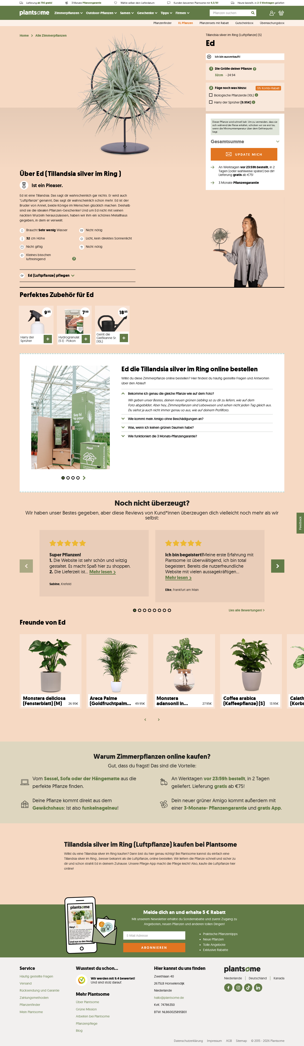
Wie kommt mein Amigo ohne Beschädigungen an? (165, 419)
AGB (229, 1040)
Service (27, 968)
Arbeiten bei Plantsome (93, 1016)
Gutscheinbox (244, 23)
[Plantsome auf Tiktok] (248, 987)
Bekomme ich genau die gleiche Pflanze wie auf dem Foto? (171, 393)
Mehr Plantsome (92, 994)
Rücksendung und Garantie (39, 990)
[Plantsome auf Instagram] (238, 987)
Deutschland (258, 978)
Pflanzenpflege (86, 1023)
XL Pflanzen (185, 23)
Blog (79, 1030)
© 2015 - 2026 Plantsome (267, 1040)
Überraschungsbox (272, 23)
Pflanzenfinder (162, 23)
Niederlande (233, 978)
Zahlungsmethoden (34, 998)
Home (24, 35)
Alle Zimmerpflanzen (51, 35)
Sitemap (241, 1040)
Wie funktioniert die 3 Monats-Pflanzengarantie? (162, 436)
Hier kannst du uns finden (179, 968)
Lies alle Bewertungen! (245, 610)
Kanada (279, 978)
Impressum (214, 1040)
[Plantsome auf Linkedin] (258, 987)
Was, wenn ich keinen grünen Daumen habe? (161, 427)
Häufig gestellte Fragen (36, 976)
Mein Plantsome (31, 1012)
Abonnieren (154, 947)
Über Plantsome (87, 1002)
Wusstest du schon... (97, 968)
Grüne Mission (86, 1009)
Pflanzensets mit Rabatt (214, 23)
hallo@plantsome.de (169, 998)
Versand (26, 983)
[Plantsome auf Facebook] (228, 987)
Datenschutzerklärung (188, 1040)
